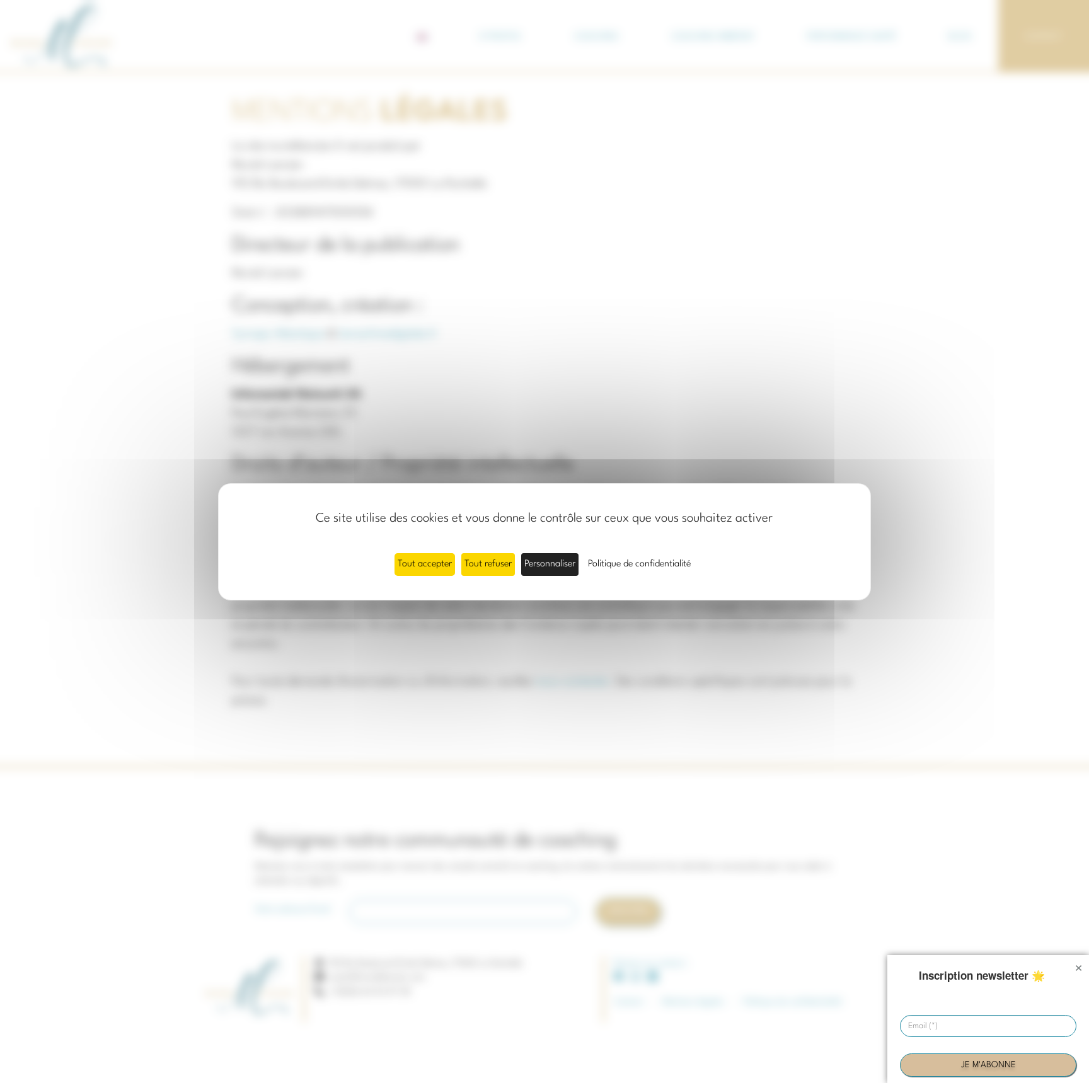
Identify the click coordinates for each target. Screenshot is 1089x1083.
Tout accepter (425, 564)
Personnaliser (549, 564)
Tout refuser (488, 564)
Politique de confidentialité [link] (639, 564)
